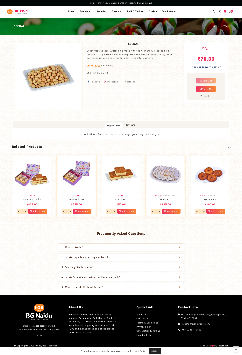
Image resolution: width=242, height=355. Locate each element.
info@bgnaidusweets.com (195, 323)
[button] (94, 65)
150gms (207, 48)
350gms (76, 196)
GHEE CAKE (121, 199)
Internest (223, 345)
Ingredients (114, 125)
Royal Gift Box (76, 199)
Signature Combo (32, 199)
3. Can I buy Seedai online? (121, 267)
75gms (121, 196)
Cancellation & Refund (148, 330)
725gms (31, 196)
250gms (158, 196)
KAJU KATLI (166, 199)
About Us (141, 314)
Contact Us (142, 318)
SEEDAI (224, 26)
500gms (167, 196)
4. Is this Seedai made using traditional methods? (121, 277)
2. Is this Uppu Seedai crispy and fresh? (121, 257)
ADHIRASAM (210, 199)
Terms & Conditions (147, 322)
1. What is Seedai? (121, 247)
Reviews (130, 125)
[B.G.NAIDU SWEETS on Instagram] (41, 335)
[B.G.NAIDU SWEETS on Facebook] (37, 335)
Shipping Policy (144, 335)
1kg (174, 196)
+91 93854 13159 (191, 329)
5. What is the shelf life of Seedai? (121, 287)
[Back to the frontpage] (214, 26)
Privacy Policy (144, 326)
